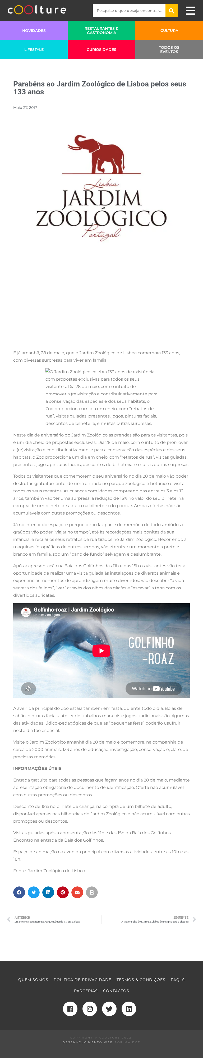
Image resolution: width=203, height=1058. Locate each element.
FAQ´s (178, 979)
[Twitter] (109, 1009)
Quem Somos (33, 979)
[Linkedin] (129, 1009)
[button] (19, 892)
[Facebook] (70, 1009)
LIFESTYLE (34, 49)
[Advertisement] (101, 308)
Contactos (116, 990)
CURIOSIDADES (101, 49)
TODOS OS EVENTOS (169, 49)
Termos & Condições (141, 979)
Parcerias (86, 990)
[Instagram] (89, 1009)
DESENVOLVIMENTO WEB (88, 1042)
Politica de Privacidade (82, 979)
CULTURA (169, 30)
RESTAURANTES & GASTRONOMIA (101, 30)
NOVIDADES (34, 30)
